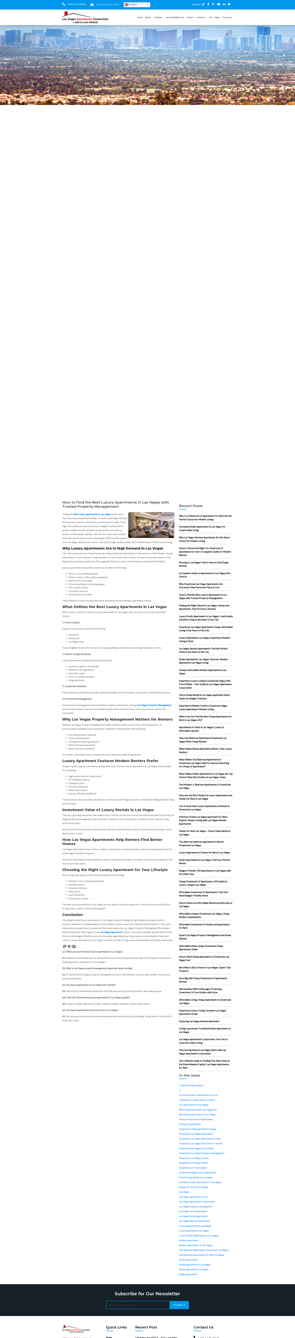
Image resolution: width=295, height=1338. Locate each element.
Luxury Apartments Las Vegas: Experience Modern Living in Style (204, 639)
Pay (210, 17)
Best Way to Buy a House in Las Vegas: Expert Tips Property (205, 969)
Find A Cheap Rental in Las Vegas (196, 1177)
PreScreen (227, 17)
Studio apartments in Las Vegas (195, 1264)
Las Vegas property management (195, 1206)
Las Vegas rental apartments (193, 1216)
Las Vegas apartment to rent (193, 1196)
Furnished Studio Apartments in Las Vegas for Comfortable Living (202, 528)
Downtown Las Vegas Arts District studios (200, 1143)
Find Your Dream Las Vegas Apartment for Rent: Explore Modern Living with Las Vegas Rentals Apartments (203, 820)
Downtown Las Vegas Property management (201, 1153)
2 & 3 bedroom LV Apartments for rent (198, 1095)
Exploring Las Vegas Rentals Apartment (199, 1021)
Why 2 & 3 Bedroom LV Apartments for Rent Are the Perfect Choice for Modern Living (205, 517)
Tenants (189, 17)
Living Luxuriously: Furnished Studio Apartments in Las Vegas (205, 1030)
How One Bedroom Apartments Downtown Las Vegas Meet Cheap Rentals (203, 740)
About (147, 17)
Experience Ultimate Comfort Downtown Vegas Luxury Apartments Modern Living (203, 707)
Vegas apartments (188, 1274)
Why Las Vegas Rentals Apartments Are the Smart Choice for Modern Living (204, 539)
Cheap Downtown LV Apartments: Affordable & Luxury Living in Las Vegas (203, 883)
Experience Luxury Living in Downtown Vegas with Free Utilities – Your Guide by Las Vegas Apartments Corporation (205, 684)
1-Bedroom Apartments (191, 1085)
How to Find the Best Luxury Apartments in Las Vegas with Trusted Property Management (203, 596)
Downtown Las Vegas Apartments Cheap (199, 1138)
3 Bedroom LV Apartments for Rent (197, 1100)
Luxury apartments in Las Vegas (195, 1225)
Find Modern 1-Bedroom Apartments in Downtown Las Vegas (205, 786)
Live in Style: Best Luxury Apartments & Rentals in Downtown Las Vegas (204, 808)
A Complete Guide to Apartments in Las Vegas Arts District (204, 575)
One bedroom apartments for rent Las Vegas (201, 1254)
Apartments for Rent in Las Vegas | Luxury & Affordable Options (201, 729)
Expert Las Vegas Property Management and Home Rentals (205, 937)
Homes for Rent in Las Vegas (193, 1187)
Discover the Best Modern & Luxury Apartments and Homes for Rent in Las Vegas (205, 797)
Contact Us (201, 17)
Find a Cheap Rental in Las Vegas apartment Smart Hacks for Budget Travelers (204, 697)
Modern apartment (188, 1240)
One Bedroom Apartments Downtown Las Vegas (203, 1250)
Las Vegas (184, 1191)
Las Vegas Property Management (154, 705)
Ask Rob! (196, 4)
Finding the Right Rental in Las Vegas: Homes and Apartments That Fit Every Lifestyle (204, 607)
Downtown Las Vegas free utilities (196, 1148)
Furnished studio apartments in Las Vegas (200, 1182)
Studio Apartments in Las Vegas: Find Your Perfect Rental (204, 861)
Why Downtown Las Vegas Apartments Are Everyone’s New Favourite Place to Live (201, 586)
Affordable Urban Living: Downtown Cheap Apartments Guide (201, 948)
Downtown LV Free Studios (193, 1167)
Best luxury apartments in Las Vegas (92, 514)
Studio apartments (188, 1259)
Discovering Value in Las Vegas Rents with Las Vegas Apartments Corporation (202, 1052)
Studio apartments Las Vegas (193, 1269)
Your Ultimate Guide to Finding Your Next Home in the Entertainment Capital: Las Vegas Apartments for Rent (204, 1064)
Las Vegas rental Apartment (193, 1211)
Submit (179, 1304)
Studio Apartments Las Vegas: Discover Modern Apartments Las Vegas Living (203, 661)
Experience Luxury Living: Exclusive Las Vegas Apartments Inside (202, 1012)
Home (140, 17)
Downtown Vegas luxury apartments (197, 1172)
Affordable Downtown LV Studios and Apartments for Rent (204, 926)
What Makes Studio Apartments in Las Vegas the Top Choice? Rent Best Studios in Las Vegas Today (206, 775)
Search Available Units (175, 17)
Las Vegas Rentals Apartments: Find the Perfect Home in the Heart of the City (203, 650)
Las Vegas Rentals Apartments (194, 1220)
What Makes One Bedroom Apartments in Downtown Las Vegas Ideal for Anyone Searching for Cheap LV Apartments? (204, 763)
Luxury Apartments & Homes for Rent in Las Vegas (204, 852)
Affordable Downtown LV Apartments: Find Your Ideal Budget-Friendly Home (203, 894)
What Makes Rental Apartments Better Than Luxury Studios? (205, 750)
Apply (217, 17)
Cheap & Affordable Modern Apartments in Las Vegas (202, 672)
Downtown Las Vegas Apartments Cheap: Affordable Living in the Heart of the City (206, 629)
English (132, 4)
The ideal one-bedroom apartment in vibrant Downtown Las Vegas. (201, 843)
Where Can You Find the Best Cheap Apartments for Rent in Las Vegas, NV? (205, 718)
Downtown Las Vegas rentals (194, 1158)
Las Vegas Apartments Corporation (197, 1201)
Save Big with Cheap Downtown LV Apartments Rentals (203, 980)
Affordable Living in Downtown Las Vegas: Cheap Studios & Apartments (204, 915)
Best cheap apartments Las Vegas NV (198, 1109)
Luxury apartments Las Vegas (194, 1230)
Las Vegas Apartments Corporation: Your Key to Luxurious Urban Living (203, 1041)
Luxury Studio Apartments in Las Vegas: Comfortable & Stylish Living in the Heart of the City (206, 618)
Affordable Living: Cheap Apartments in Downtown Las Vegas (205, 1001)
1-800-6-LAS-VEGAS (76, 4)
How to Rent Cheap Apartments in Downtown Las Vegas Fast (204, 958)
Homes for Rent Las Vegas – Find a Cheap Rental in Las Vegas (205, 833)
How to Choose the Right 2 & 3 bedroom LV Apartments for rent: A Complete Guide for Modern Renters (205, 551)
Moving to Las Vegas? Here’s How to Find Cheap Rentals (203, 564)
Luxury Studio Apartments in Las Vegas (199, 1235)
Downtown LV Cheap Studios (193, 1162)
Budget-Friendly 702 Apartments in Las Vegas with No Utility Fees (205, 872)
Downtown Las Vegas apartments (196, 1133)
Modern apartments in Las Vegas (195, 1245)
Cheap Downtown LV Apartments (196, 1119)
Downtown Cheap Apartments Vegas (197, 1129)
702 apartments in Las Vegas (193, 1104)
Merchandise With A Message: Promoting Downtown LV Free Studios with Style (200, 991)
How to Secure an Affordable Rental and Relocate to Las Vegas (205, 904)
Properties (157, 17)
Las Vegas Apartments (111, 932)
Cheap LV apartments (190, 1124)
